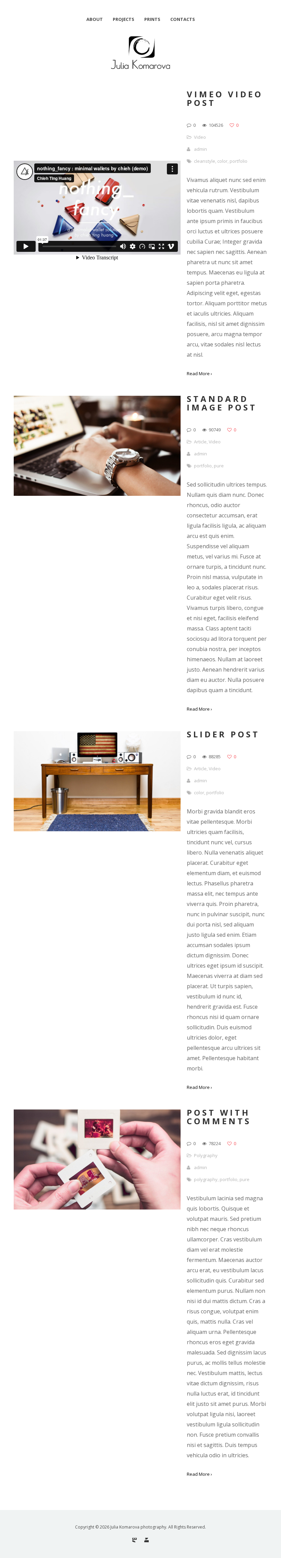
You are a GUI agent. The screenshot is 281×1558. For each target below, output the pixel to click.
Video (200, 137)
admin (200, 149)
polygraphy (206, 1179)
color (222, 161)
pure (219, 466)
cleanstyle (204, 161)
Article (200, 442)
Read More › (199, 373)
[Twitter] (146, 1540)
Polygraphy (206, 1155)
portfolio (238, 161)
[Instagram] (134, 1540)
